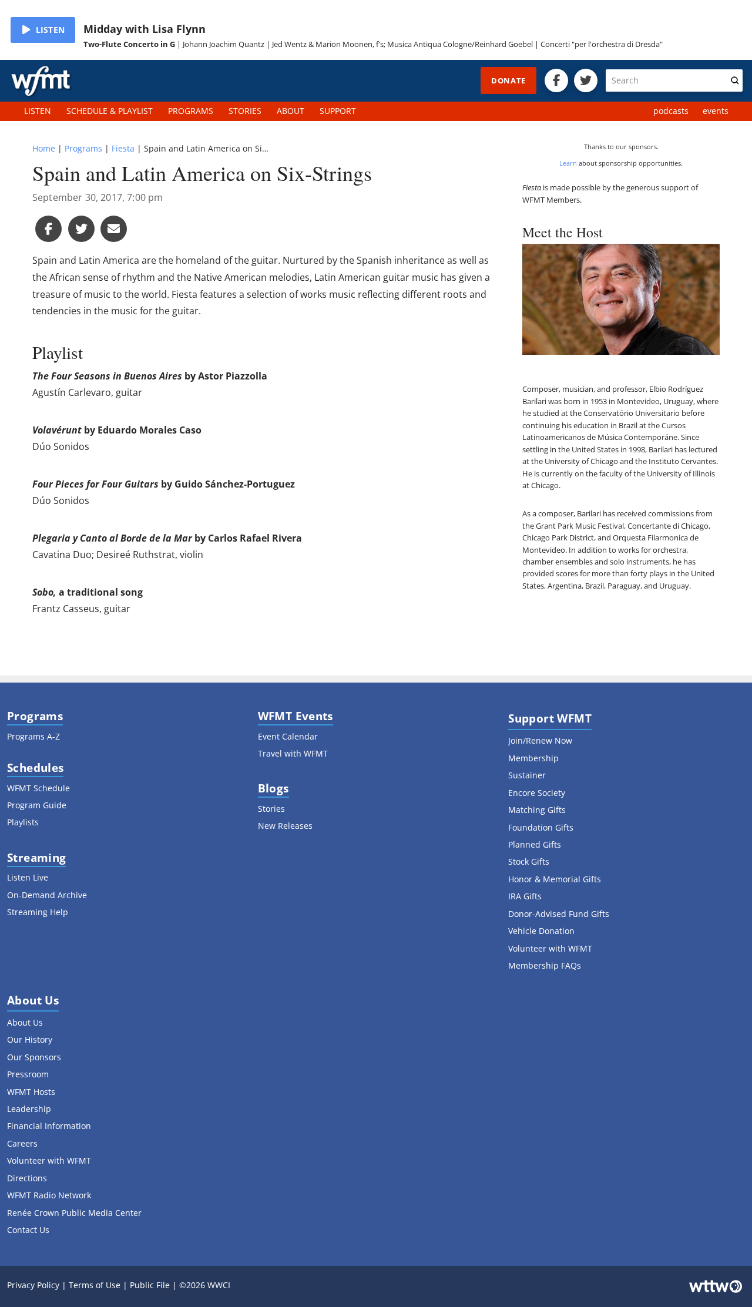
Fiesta (123, 148)
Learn (568, 163)
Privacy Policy (33, 1285)
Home (43, 148)
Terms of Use (94, 1285)
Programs (83, 148)
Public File (150, 1285)
